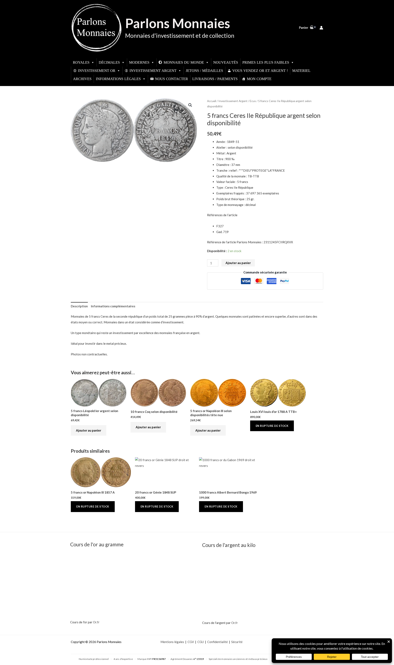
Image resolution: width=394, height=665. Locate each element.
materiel (301, 71)
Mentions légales (172, 642)
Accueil (211, 101)
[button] (190, 105)
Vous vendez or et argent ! (260, 71)
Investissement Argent (152, 71)
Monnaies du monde (184, 62)
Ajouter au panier (238, 263)
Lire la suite (272, 425)
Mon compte (259, 79)
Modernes (139, 62)
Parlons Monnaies (177, 23)
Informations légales (118, 79)
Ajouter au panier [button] (88, 430)
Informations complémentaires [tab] (113, 306)
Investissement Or (96, 71)
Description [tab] (79, 306)
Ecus (253, 101)
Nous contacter (171, 79)
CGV (191, 642)
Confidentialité (217, 642)
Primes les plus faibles (265, 62)
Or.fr (96, 622)
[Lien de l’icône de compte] (321, 28)
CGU (200, 642)
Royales (81, 62)
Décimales (109, 62)
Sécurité (237, 642)
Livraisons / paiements (215, 79)
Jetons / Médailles (204, 71)
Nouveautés (225, 62)
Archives (82, 79)
